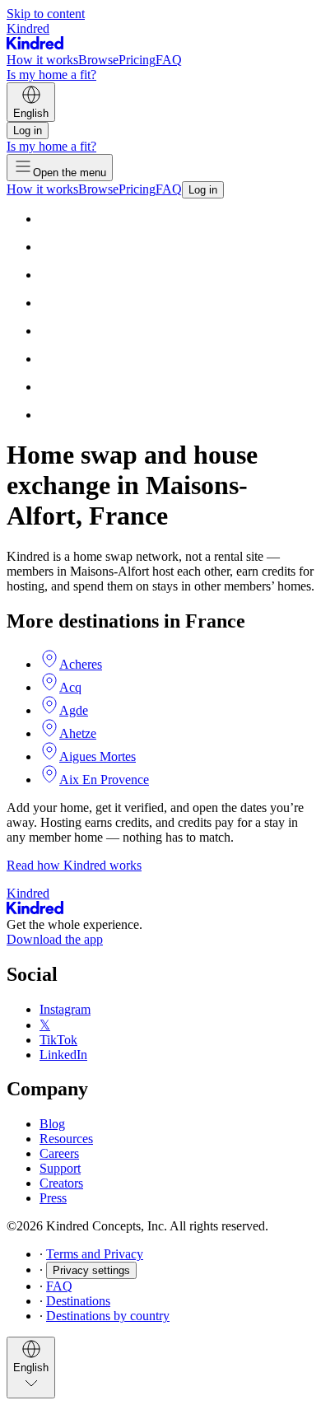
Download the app (55, 939)
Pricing (137, 60)
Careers (59, 1153)
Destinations (78, 1301)
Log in (27, 130)
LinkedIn (63, 1055)
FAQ (169, 60)
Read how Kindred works (74, 865)
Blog (52, 1124)
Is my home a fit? (51, 75)
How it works (42, 60)
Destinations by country (108, 1316)
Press (53, 1198)
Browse (98, 60)
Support (60, 1168)
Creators (61, 1183)
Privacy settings (91, 1270)
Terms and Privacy (94, 1254)
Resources (66, 1139)
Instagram (65, 1009)
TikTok (58, 1040)
